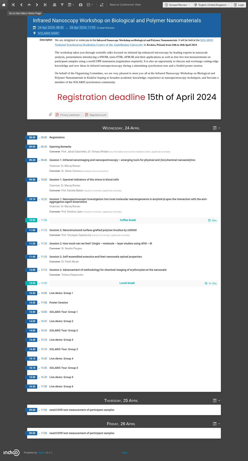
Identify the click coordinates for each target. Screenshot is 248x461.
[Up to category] (29, 5)
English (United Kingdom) (212, 5)
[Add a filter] (62, 5)
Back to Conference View (125, 5)
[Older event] (21, 5)
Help (124, 452)
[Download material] (81, 5)
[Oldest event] (14, 5)
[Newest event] (44, 5)
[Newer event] (37, 5)
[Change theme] (90, 5)
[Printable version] (54, 5)
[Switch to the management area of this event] (101, 5)
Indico (41, 452)
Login (241, 5)
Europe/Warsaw (178, 5)
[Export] (71, 5)
